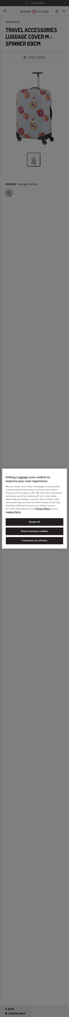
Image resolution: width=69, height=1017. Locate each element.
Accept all (34, 521)
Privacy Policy (42, 508)
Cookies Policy (13, 512)
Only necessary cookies (34, 531)
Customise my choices (34, 540)
